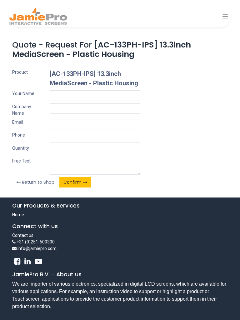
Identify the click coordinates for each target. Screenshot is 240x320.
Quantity (20, 148)
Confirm (73, 182)
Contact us (22, 235)
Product (20, 72)
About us (69, 274)
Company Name (21, 110)
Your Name (23, 93)
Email (17, 122)
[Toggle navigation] (225, 16)
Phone (18, 135)
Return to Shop (37, 182)
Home (18, 214)
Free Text (21, 160)
